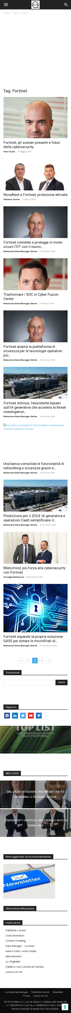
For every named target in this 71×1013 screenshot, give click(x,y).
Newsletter (58, 992)
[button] (5, 4)
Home (6, 12)
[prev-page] (21, 660)
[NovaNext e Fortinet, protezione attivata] (35, 174)
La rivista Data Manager (16, 992)
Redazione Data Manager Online (20, 251)
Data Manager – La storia (20, 946)
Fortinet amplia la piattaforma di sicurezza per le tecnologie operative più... (32, 351)
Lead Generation (15, 935)
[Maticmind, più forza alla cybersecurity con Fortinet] (35, 548)
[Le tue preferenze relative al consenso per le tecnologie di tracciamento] (65, 1007)
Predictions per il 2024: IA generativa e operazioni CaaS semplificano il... (34, 518)
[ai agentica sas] (35, 794)
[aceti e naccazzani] (35, 823)
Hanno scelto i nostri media (21, 951)
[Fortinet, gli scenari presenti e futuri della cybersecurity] (35, 117)
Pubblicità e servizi (16, 930)
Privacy (26, 995)
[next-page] (49, 660)
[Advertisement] (35, 52)
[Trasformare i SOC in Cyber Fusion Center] (35, 274)
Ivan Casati (9, 151)
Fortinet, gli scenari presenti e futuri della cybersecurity (31, 144)
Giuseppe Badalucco (13, 577)
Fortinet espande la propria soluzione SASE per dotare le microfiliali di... (33, 639)
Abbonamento (14, 956)
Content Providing (16, 940)
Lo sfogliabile (13, 961)
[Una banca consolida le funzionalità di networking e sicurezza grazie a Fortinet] (35, 441)
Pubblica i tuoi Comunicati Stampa (25, 966)
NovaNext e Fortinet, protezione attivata (35, 195)
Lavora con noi (14, 972)
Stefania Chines (11, 199)
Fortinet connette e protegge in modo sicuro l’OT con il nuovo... (33, 244)
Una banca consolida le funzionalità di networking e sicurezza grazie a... (33, 466)
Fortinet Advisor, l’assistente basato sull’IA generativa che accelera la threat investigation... (34, 407)
